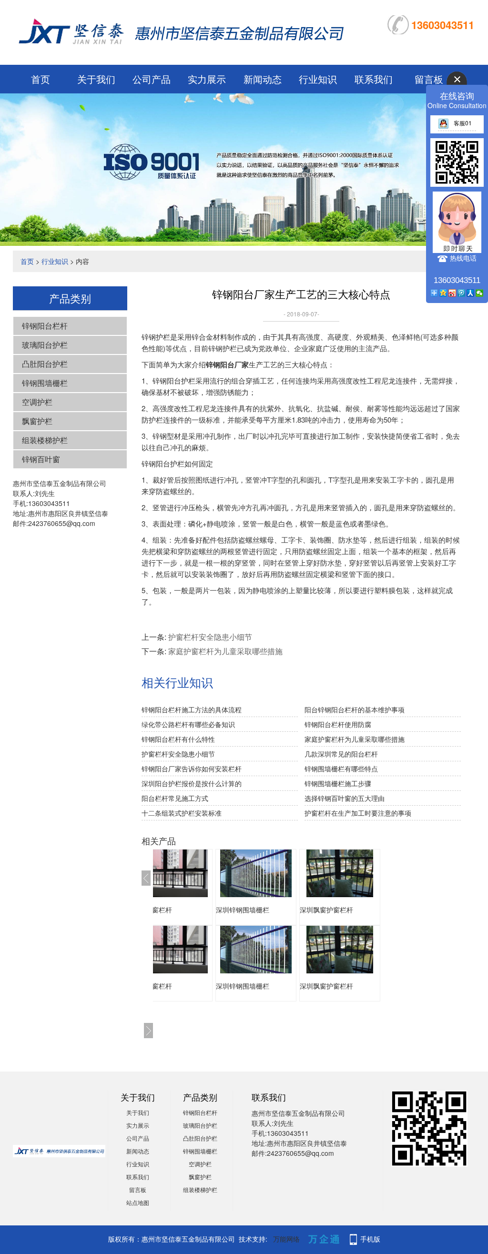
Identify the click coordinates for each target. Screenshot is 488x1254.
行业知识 (318, 79)
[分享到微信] (480, 293)
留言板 (137, 1189)
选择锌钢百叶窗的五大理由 (345, 798)
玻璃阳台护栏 (45, 344)
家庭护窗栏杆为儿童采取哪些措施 (225, 651)
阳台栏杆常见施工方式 (175, 798)
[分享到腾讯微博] (462, 293)
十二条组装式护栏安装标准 (182, 813)
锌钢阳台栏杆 (45, 325)
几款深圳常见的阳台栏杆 (341, 753)
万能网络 (286, 1239)
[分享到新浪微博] (452, 293)
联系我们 (374, 79)
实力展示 (207, 79)
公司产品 (151, 79)
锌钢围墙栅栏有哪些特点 (341, 768)
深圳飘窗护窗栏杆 (250, 909)
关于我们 (96, 79)
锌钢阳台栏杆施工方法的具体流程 (192, 709)
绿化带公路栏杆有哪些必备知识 (188, 724)
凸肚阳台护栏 (45, 363)
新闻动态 (263, 79)
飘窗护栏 (37, 420)
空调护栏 (37, 401)
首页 (40, 79)
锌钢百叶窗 (41, 459)
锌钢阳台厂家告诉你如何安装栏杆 (192, 768)
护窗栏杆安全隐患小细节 (210, 636)
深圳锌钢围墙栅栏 (166, 909)
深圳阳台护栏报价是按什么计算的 (192, 783)
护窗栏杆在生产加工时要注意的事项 (358, 813)
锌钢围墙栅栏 (45, 382)
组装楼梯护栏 (45, 440)
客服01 (463, 123)
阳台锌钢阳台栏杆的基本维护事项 (355, 709)
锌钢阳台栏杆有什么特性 (178, 739)
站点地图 (137, 1202)
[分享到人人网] (471, 293)
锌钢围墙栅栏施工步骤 (338, 783)
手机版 (370, 1239)
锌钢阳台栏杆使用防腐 (338, 724)
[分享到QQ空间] (443, 293)
